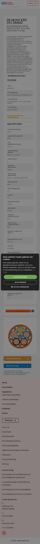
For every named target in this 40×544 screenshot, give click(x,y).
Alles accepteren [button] (20, 277)
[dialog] (20, 272)
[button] (20, 287)
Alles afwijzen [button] (20, 282)
